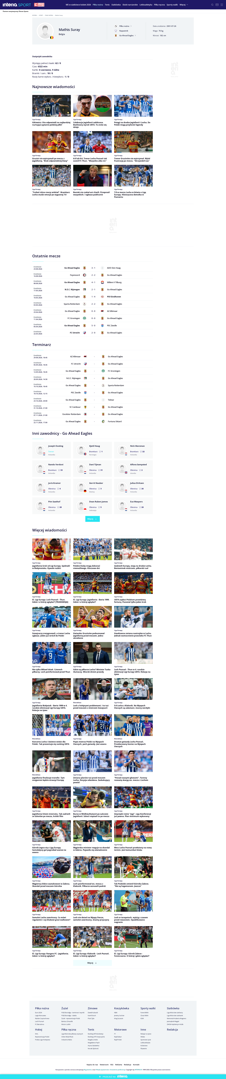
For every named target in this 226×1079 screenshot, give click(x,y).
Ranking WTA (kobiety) (95, 1034)
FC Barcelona (39, 1024)
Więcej (90, 519)
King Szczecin (118, 1018)
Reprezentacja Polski (42, 1037)
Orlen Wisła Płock (67, 1037)
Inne (143, 1029)
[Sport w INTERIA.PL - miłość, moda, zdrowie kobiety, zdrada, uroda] (24, 5)
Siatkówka (173, 1008)
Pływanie (144, 1048)
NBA (115, 1012)
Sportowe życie (146, 1040)
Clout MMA (144, 1015)
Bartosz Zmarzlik (67, 1021)
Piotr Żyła (91, 1018)
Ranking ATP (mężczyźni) (96, 1037)
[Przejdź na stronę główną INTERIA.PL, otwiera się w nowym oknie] (10, 5)
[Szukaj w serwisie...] (212, 5)
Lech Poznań (39, 1021)
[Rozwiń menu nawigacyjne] (221, 5)
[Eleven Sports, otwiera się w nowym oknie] (39, 5)
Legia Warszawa (40, 1015)
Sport (41, 15)
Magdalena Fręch (94, 1043)
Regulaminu (88, 1070)
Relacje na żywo (146, 1034)
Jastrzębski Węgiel (173, 1021)
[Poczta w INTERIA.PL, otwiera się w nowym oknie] (217, 5)
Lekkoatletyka (145, 1043)
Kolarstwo (144, 1045)
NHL (36, 1034)
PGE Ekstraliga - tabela (69, 1015)
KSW (142, 1018)
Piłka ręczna (68, 1029)
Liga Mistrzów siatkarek (175, 1015)
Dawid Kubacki (93, 1012)
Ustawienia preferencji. (117, 1070)
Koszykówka (121, 1008)
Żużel (64, 1008)
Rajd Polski (118, 1040)
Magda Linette (93, 1040)
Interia (34, 15)
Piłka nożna (49, 15)
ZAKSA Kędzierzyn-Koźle (175, 1024)
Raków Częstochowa (42, 1018)
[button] (98, 5)
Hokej (38, 1029)
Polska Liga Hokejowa (42, 1040)
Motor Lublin (65, 1024)
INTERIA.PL (138, 1070)
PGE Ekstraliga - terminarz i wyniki (72, 1012)
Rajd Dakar (118, 1037)
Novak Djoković (93, 1048)
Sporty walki (148, 1008)
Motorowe (120, 1029)
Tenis (91, 1029)
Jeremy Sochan (119, 1015)
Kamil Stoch (92, 1015)
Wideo (143, 1037)
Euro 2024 (38, 1012)
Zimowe (92, 1008)
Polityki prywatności (102, 1070)
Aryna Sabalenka (93, 1045)
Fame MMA (144, 1012)
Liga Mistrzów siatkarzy (175, 1012)
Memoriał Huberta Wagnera (176, 1018)
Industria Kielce (66, 1040)
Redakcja (172, 1029)
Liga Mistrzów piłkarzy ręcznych (72, 1034)
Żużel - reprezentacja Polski (70, 1018)
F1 (115, 1034)
